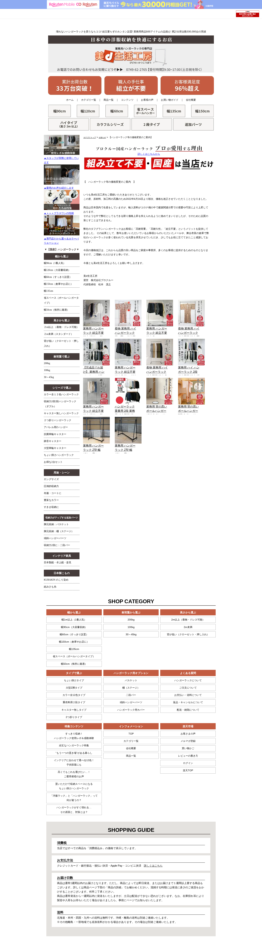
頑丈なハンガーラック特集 (74, 745)
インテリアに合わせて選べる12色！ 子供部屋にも (74, 762)
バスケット (131, 680)
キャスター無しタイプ (73, 709)
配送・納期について (188, 709)
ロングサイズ (51, 479)
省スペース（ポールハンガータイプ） (74, 656)
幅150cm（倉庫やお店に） (58, 284)
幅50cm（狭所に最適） (56, 309)
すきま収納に (51, 507)
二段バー (131, 695)
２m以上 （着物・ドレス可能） (61, 327)
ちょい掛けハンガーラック (59, 455)
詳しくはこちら (153, 865)
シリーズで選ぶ (61, 387)
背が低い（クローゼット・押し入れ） (188, 634)
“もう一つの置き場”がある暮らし (74, 752)
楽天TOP (188, 770)
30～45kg (49, 377)
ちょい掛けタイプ (74, 680)
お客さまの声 (188, 733)
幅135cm (48, 291)
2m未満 (188, 627)
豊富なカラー (51, 500)
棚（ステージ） (131, 687)
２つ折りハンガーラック (57, 420)
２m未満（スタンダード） (58, 334)
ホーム (70, 99)
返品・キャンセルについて (188, 702)
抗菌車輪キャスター (55, 434)
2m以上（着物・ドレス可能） (188, 619)
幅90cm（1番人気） (55, 263)
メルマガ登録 (188, 741)
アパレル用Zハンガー (56, 427)
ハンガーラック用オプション (131, 672)
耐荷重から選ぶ (131, 612)
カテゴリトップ (89, 137)
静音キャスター (52, 441)
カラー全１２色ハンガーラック (61, 394)
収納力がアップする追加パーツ (61, 517)
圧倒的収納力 (51, 486)
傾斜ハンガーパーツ (55, 538)
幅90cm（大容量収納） (74, 627)
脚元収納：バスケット (56, 524)
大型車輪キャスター (55, 448)
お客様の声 (147, 99)
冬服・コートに (52, 493)
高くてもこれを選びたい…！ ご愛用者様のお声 (74, 774)
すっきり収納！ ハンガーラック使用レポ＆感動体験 (74, 736)
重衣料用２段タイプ (74, 702)
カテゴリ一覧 (88, 99)
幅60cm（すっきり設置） (58, 277)
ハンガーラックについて (188, 680)
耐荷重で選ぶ (62, 356)
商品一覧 (109, 99)
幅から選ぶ (61, 256)
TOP (131, 733)
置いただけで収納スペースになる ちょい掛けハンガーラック (74, 786)
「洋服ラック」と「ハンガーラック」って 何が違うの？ (74, 798)
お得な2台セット (53, 462)
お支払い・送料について (188, 695)
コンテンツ (127, 99)
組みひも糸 (50, 586)
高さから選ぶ (62, 320)
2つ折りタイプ (74, 717)
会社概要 (191, 99)
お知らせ (102, 137)
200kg (47, 363)
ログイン (188, 763)
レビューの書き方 (188, 755)
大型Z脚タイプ (74, 687)
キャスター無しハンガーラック (61, 413)
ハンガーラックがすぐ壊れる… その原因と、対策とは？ (73, 809)
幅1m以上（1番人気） (73, 619)
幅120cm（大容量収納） (57, 270)
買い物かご (188, 748)
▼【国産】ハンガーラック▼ (61, 249)
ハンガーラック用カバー (131, 709)
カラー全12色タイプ (74, 695)
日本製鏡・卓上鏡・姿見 (57, 562)
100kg (47, 370)
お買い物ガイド (169, 99)
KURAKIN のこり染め (56, 579)
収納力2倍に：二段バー (57, 545)
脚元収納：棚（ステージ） (59, 531)
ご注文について (188, 687)
